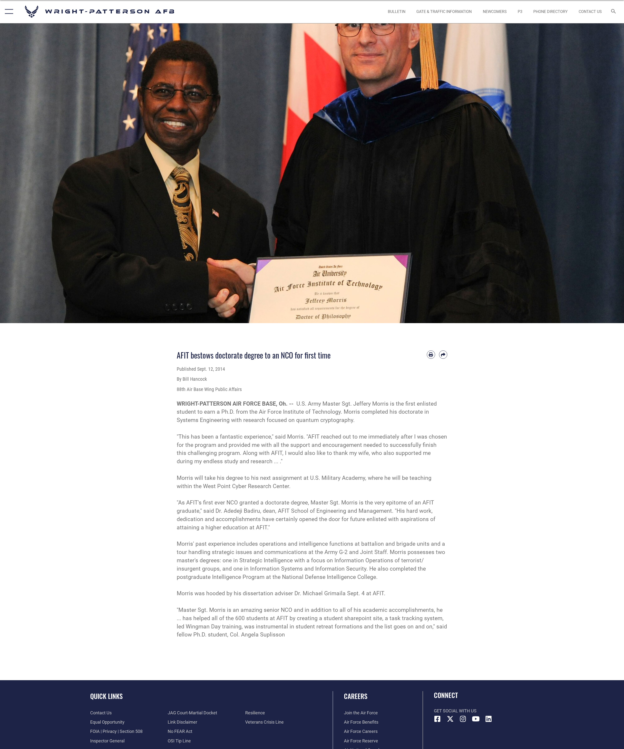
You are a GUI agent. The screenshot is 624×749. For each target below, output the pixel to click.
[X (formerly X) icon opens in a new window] (450, 719)
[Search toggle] (614, 11)
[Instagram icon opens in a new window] (463, 719)
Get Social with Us (455, 710)
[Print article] (431, 354)
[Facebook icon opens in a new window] (437, 719)
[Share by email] (443, 354)
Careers (355, 696)
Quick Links (106, 696)
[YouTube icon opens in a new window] (475, 719)
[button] (8, 11)
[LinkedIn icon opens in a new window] (488, 719)
